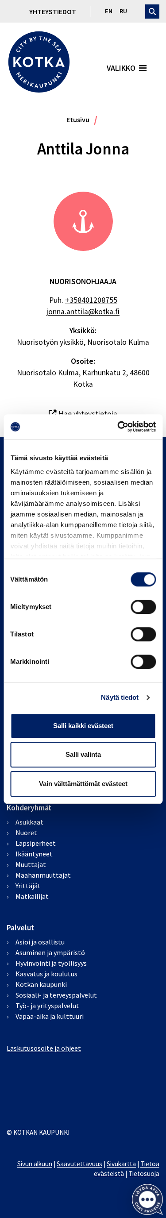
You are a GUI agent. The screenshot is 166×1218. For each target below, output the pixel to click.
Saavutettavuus (79, 1164)
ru (123, 11)
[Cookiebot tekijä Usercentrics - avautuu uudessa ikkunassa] (118, 426)
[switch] (143, 607)
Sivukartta (121, 1164)
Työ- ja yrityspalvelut (47, 1005)
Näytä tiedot (120, 697)
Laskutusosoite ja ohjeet (44, 1048)
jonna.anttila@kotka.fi (83, 311)
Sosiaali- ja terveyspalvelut (56, 995)
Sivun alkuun (34, 1164)
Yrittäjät (28, 885)
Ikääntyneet (34, 853)
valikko (121, 68)
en (108, 11)
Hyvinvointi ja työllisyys (51, 963)
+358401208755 (91, 300)
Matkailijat (32, 896)
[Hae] (152, 11)
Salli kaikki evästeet (83, 725)
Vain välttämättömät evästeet (83, 783)
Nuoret (26, 832)
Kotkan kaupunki (41, 984)
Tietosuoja (143, 1173)
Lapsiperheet (35, 843)
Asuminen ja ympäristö (50, 952)
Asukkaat (29, 821)
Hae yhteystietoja (87, 414)
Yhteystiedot (52, 11)
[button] (147, 1199)
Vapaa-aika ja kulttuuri (49, 1016)
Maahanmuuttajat (43, 875)
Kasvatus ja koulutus (46, 973)
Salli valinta (83, 754)
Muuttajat (30, 864)
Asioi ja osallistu (40, 941)
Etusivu (77, 119)
